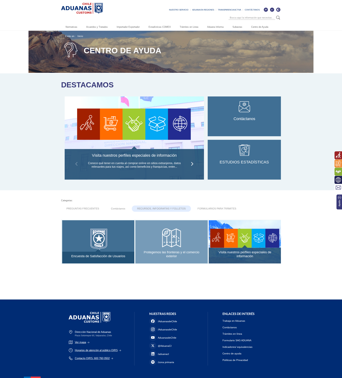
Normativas (71, 27)
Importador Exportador (128, 27)
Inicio (80, 36)
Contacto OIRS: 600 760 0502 (92, 358)
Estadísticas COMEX (160, 27)
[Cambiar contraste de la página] (278, 9)
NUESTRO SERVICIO (178, 10)
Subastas (237, 27)
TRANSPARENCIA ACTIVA (229, 10)
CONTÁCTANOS (252, 10)
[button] (192, 164)
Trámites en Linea (189, 27)
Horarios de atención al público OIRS (96, 350)
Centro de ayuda (231, 353)
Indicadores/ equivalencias (237, 346)
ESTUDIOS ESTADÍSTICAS (244, 162)
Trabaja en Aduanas (233, 320)
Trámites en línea (232, 333)
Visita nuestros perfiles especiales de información (134, 155)
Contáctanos (244, 119)
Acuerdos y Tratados (97, 27)
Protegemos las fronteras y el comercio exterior (171, 254)
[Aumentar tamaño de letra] (265, 9)
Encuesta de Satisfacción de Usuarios (98, 256)
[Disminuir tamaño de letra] (272, 9)
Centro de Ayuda (259, 27)
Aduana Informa (215, 27)
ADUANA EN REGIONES (203, 10)
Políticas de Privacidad (235, 360)
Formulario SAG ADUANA (236, 340)
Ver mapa (80, 342)
